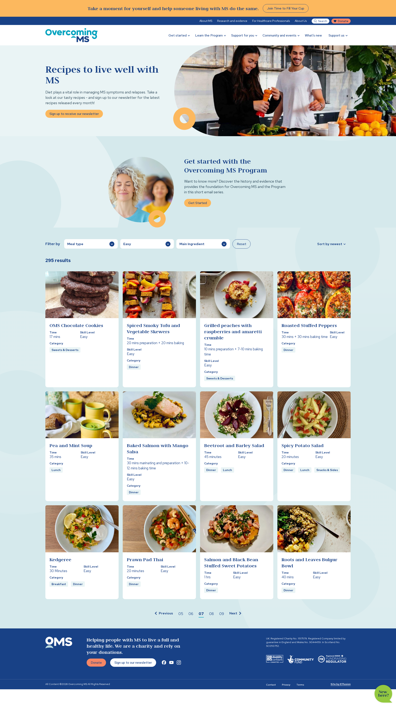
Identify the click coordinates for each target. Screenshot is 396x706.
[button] (163, 613)
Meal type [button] (75, 244)
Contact (271, 684)
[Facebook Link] (164, 662)
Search (322, 21)
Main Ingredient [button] (191, 244)
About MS (205, 21)
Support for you (242, 35)
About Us (301, 21)
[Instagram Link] (179, 662)
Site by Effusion (341, 684)
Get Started (197, 203)
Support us (336, 35)
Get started (178, 35)
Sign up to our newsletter (133, 662)
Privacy (286, 684)
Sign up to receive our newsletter (74, 114)
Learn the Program (209, 35)
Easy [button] (127, 244)
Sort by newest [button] (329, 244)
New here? (383, 693)
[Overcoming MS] (71, 35)
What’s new (313, 35)
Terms (300, 684)
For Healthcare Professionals (271, 21)
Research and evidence (232, 21)
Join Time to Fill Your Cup (285, 8)
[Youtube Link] (171, 662)
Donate (343, 21)
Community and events (279, 35)
